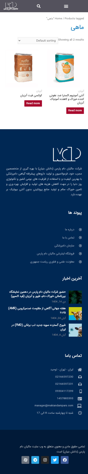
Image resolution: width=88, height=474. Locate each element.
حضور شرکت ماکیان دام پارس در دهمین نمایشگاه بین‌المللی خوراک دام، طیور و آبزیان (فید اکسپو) (37, 294)
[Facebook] (65, 460)
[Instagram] (45, 460)
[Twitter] (55, 460)
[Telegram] (35, 460)
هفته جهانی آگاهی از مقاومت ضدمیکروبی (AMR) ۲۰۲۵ (37, 310)
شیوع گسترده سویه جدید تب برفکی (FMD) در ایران (38, 327)
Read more (75, 110)
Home (58, 19)
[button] (66, 6)
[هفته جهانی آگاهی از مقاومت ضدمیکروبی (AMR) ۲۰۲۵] (75, 313)
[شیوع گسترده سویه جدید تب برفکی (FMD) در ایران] (75, 330)
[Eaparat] (25, 460)
